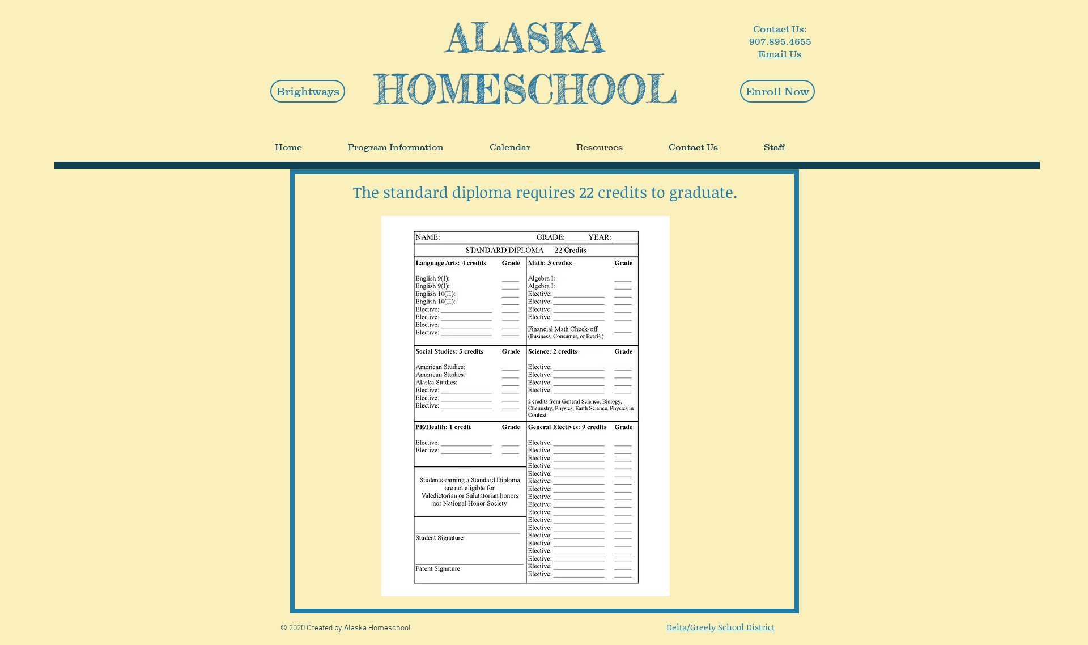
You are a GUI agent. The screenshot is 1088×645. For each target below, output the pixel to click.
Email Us (780, 54)
